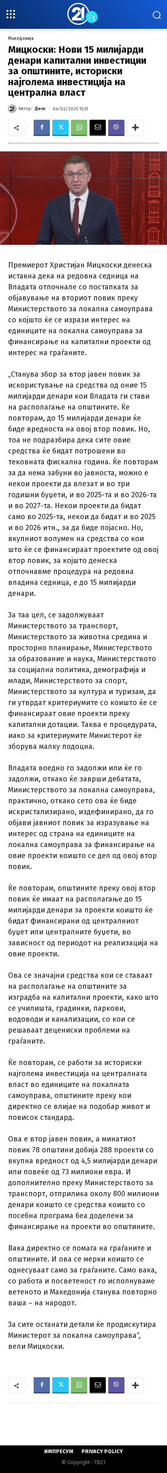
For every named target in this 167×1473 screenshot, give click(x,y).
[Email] (98, 128)
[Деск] (13, 109)
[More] (135, 128)
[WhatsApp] (79, 128)
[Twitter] (60, 128)
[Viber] (116, 128)
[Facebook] (42, 128)
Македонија (21, 38)
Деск (40, 108)
